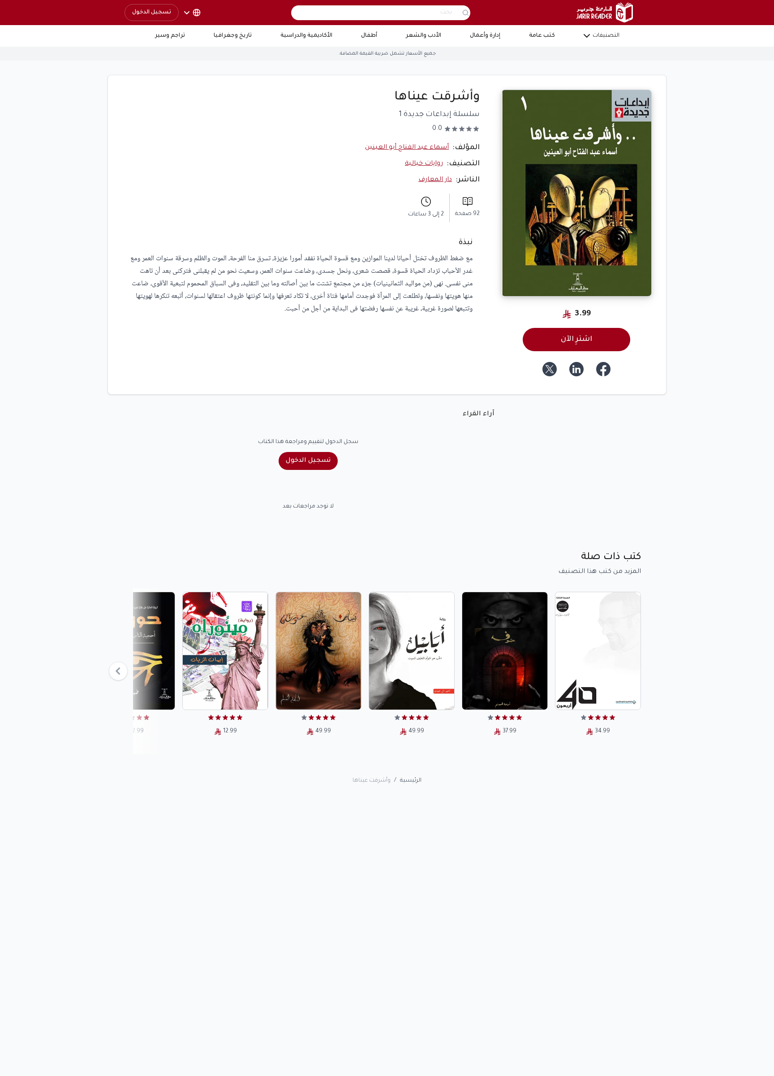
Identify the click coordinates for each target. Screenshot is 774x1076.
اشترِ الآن (576, 340)
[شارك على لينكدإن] (576, 369)
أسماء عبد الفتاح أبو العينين (407, 147)
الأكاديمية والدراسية (306, 36)
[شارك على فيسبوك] (603, 369)
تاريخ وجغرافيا (233, 36)
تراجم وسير (170, 36)
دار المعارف (435, 180)
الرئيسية (410, 781)
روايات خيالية (424, 164)
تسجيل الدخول (151, 12)
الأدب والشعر (423, 36)
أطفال (369, 36)
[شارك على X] (549, 369)
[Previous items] (118, 671)
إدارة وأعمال (485, 36)
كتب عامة (542, 36)
